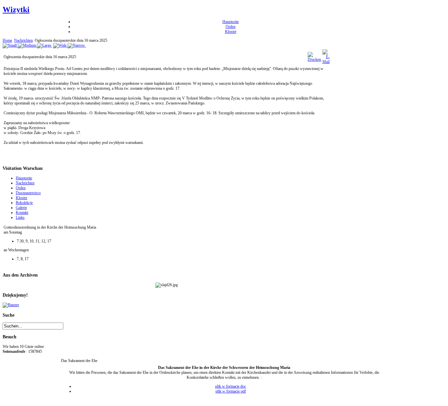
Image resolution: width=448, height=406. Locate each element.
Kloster (230, 31)
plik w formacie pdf (230, 391)
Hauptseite (230, 21)
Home (7, 40)
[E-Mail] (326, 61)
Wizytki (16, 9)
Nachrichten (23, 40)
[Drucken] (314, 59)
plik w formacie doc (230, 386)
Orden (230, 26)
